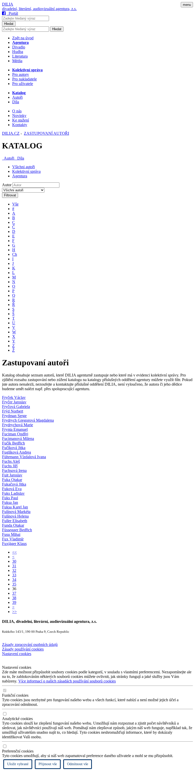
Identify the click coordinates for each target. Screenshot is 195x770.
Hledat (8, 24)
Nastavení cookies (16, 654)
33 (14, 575)
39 (14, 602)
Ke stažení (20, 120)
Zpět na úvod (23, 38)
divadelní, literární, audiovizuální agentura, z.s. (39, 9)
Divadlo (18, 47)
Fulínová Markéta (16, 511)
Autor (6, 185)
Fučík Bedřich (13, 443)
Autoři (17, 97)
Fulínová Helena (15, 516)
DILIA (7, 4)
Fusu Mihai (11, 534)
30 (14, 561)
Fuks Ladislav (13, 493)
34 (14, 579)
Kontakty (19, 125)
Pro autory (20, 74)
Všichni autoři (23, 167)
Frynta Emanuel (15, 429)
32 (14, 570)
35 (14, 584)
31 (14, 566)
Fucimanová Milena (18, 438)
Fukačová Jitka (14, 484)
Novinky (19, 115)
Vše (15, 204)
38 (14, 598)
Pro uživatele (22, 83)
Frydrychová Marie (17, 425)
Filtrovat (10, 195)
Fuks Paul (10, 498)
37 (14, 593)
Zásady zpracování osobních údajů (30, 644)
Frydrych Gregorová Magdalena (28, 420)
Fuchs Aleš (11, 461)
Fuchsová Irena (14, 470)
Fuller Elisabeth (14, 521)
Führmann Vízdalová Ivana (24, 457)
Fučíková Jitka (13, 448)
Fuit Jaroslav (12, 475)
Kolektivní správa (26, 171)
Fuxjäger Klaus (14, 543)
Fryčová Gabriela (16, 406)
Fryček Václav (14, 397)
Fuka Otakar (12, 479)
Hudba (17, 51)
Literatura (20, 56)
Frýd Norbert (12, 411)
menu (187, 5)
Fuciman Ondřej (15, 434)
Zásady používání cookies (23, 649)
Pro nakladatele (24, 79)
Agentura (19, 176)
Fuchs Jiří (10, 466)
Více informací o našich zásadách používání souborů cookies (67, 681)
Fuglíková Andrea (16, 452)
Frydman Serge (14, 416)
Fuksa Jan (10, 502)
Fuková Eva (12, 489)
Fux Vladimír (13, 539)
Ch (14, 254)
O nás (17, 111)
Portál (12, 13)
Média (17, 61)
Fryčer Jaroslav (14, 402)
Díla (15, 102)
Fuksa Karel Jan (15, 507)
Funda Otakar (13, 525)
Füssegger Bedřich (17, 530)
